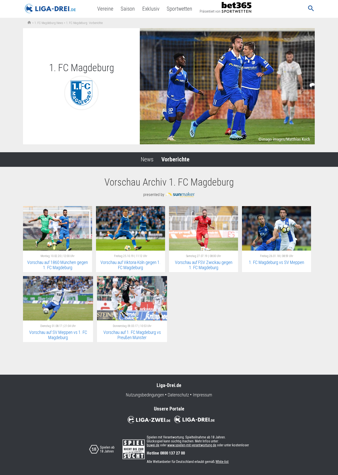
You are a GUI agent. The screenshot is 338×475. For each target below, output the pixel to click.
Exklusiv (150, 9)
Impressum (202, 394)
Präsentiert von (210, 11)
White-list (222, 462)
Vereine (105, 9)
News (147, 159)
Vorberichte (175, 159)
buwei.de (153, 445)
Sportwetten (179, 9)
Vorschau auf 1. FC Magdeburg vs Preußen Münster (132, 335)
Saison (128, 9)
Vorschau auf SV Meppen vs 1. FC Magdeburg (58, 335)
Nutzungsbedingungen (145, 394)
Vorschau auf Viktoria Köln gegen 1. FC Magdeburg (130, 265)
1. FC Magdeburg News (48, 23)
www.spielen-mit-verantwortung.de (191, 445)
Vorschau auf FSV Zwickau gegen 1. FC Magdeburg (203, 265)
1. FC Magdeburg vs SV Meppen (276, 262)
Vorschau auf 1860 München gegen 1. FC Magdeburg (57, 265)
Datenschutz (178, 394)
